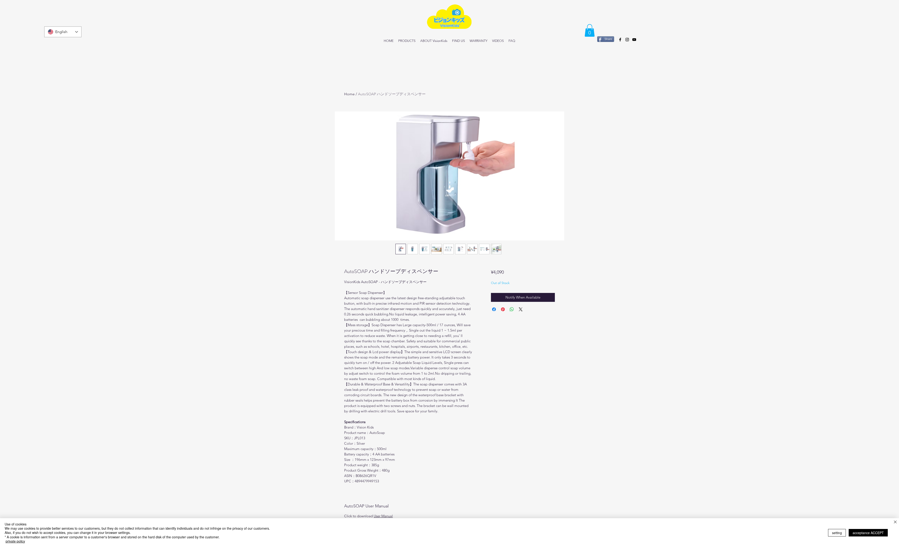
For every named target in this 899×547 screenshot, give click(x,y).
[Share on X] (520, 309)
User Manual (383, 516)
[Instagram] (627, 39)
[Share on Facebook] (494, 309)
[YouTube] (634, 39)
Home (349, 94)
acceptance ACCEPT (868, 532)
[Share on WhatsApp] (512, 309)
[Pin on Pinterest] (503, 309)
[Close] (895, 522)
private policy (15, 541)
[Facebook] (620, 39)
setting (837, 532)
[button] (589, 30)
